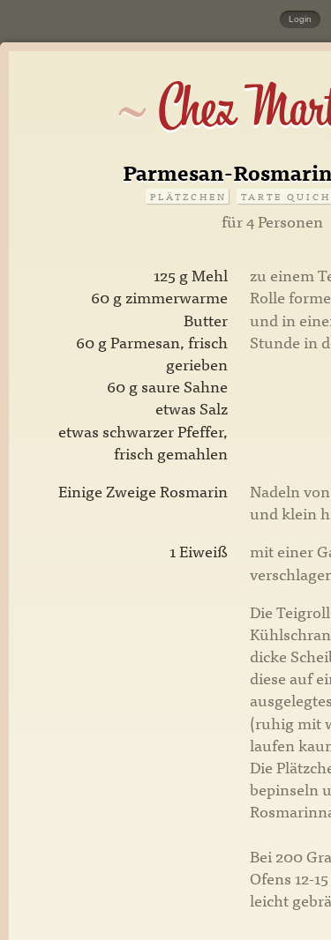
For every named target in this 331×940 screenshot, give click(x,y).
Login (300, 19)
